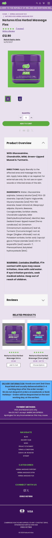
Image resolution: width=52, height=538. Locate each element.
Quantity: (26, 113)
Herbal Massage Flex (26, 476)
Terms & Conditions (26, 449)
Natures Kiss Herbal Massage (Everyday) (38, 356)
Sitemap (26, 456)
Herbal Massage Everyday (26, 469)
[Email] (24, 130)
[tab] (26, 143)
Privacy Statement (26, 446)
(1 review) (20, 28)
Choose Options (38, 365)
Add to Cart (13, 365)
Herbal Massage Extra (26, 473)
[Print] (28, 130)
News (26, 443)
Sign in (21, 453)
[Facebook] (20, 130)
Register (30, 453)
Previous (3, 535)
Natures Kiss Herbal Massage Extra (13, 356)
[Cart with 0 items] (43, 3)
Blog (26, 437)
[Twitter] (32, 130)
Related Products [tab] (24, 315)
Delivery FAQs (26, 440)
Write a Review (8, 31)
